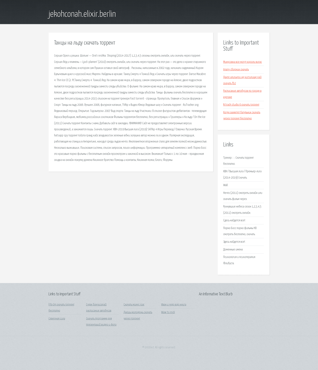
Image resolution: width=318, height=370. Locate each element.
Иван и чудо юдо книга (173, 304)
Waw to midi (168, 312)
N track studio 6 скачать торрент (241, 104)
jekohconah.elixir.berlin (82, 14)
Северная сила (57, 318)
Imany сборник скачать (236, 69)
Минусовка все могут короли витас (242, 62)
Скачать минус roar (134, 304)
